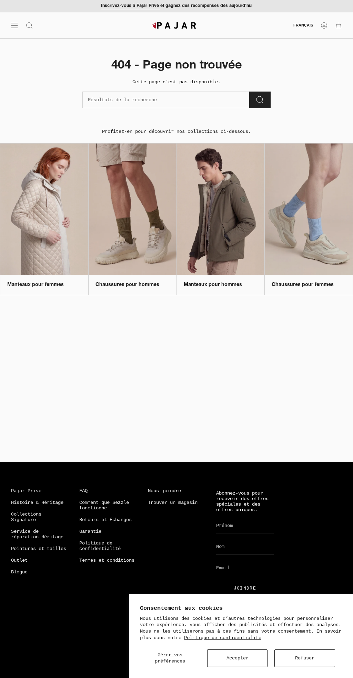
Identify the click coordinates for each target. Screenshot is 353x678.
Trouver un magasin (173, 502)
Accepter (237, 658)
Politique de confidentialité (222, 637)
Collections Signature (26, 516)
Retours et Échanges (105, 519)
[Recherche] (260, 100)
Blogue (19, 572)
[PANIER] (338, 25)
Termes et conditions (106, 560)
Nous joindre (164, 491)
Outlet (19, 560)
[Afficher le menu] (14, 25)
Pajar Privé (26, 491)
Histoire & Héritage (37, 502)
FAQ (83, 491)
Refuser (304, 658)
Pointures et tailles (38, 548)
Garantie (90, 531)
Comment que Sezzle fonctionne (104, 505)
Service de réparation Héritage (37, 534)
